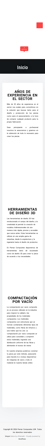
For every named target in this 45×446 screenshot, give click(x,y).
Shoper (7, 436)
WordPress (22, 439)
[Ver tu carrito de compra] (24, 52)
